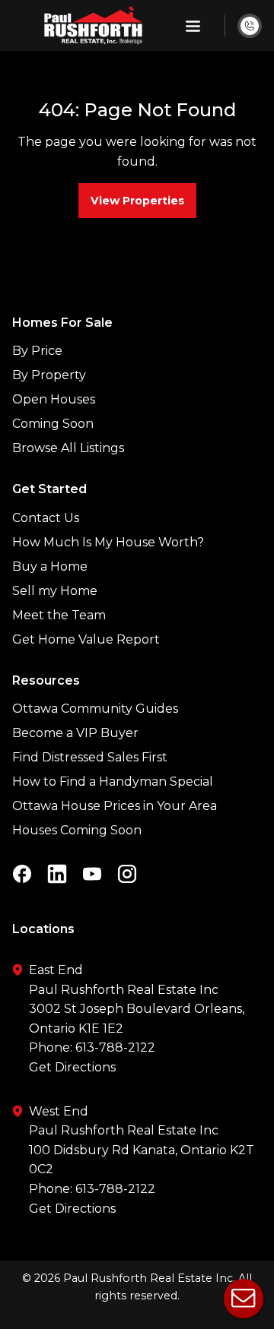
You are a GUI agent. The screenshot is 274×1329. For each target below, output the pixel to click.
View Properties (137, 200)
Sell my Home (54, 591)
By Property (49, 375)
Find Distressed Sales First (89, 757)
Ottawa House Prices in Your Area (114, 806)
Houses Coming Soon (77, 830)
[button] (193, 26)
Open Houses (53, 399)
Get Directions (72, 1067)
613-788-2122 (115, 1047)
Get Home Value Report (86, 639)
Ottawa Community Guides (95, 708)
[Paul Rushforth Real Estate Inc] (93, 25)
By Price (37, 350)
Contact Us (45, 518)
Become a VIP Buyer (75, 733)
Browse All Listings (68, 448)
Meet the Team (59, 615)
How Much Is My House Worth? (108, 542)
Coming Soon (53, 423)
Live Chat (243, 1298)
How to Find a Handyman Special (112, 781)
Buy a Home (50, 566)
